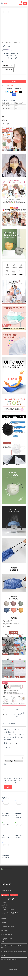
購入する (14, 81)
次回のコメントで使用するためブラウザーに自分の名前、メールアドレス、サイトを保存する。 (14, 780)
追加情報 (4, 120)
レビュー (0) (5, 123)
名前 (5, 764)
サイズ (4, 61)
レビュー (7, 747)
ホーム (3, 42)
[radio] (8, 65)
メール (6, 771)
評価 (6, 743)
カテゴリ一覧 (5, 902)
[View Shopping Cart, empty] (20, 3)
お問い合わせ (5, 907)
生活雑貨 (8, 42)
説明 (3, 116)
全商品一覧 (4, 905)
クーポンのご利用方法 (7, 909)
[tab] (14, 116)
